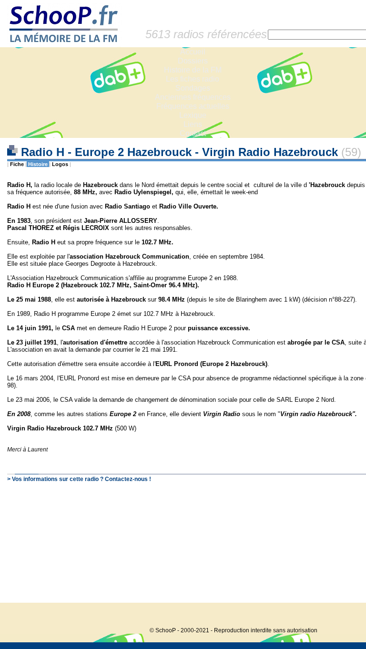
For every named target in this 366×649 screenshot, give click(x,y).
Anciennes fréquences (193, 97)
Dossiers (193, 61)
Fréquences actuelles (192, 106)
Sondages (192, 88)
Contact (193, 133)
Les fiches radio (192, 79)
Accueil (192, 52)
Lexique (192, 115)
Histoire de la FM (193, 70)
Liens (192, 124)
